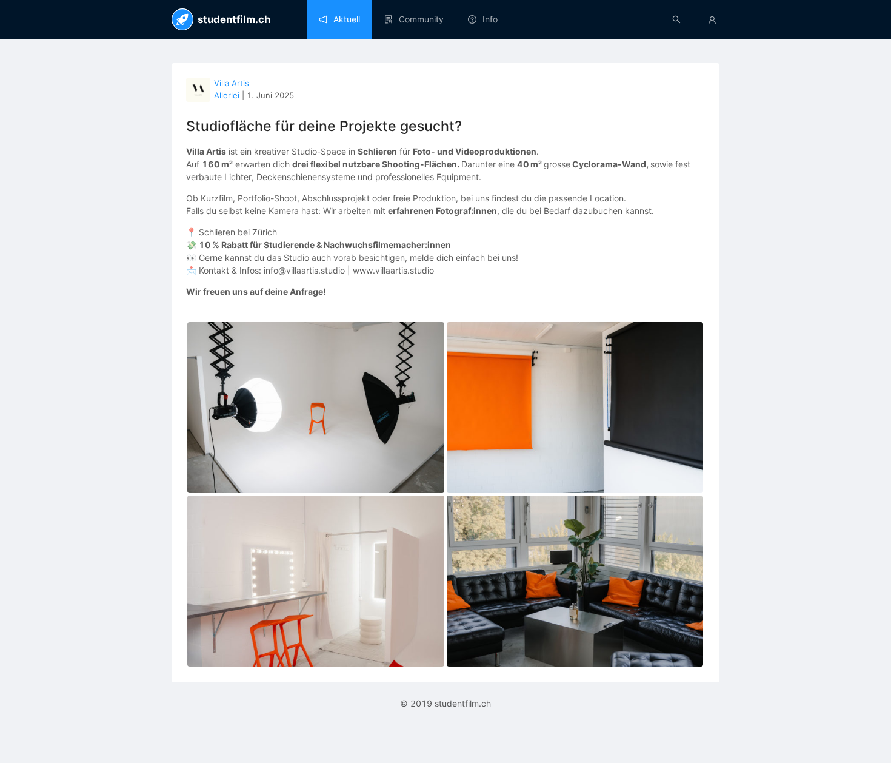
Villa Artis (231, 83)
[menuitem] (339, 19)
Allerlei (226, 95)
